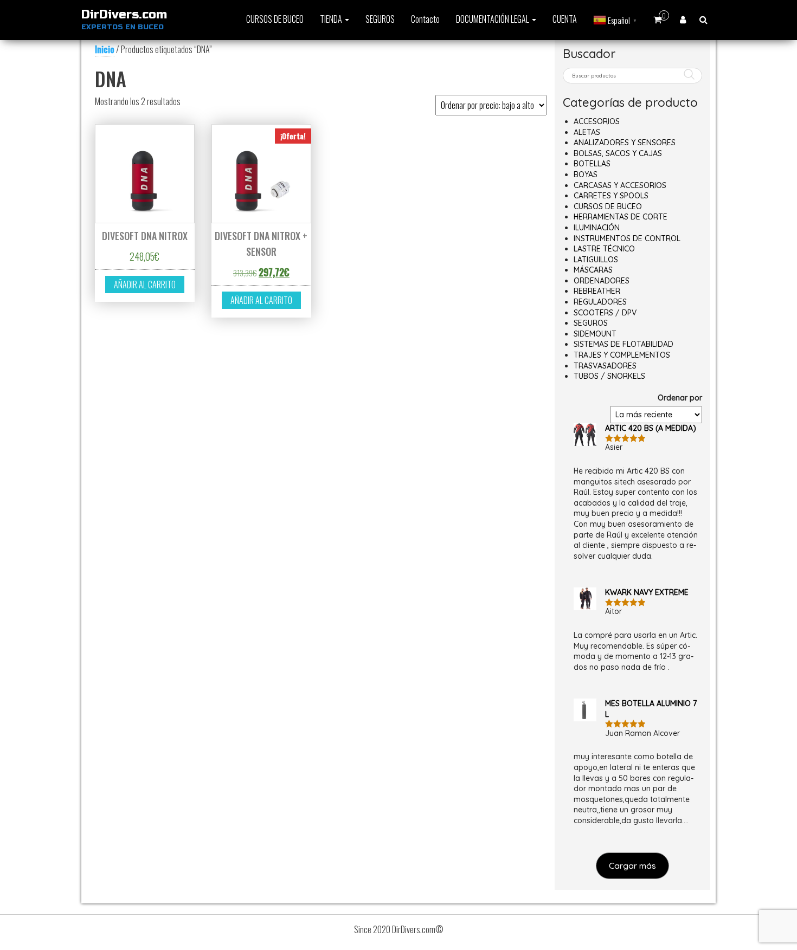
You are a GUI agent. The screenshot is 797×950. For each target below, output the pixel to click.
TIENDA (332, 18)
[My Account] (682, 19)
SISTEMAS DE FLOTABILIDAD (623, 344)
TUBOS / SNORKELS (609, 376)
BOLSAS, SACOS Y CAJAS (618, 153)
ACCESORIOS (597, 121)
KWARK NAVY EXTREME (647, 592)
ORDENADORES (601, 281)
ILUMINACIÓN (597, 227)
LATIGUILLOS (596, 259)
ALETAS (587, 132)
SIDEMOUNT (595, 334)
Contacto (425, 18)
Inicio (104, 49)
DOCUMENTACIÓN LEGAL (493, 18)
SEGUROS (380, 18)
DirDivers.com (124, 15)
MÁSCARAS (593, 270)
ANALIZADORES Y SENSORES (625, 142)
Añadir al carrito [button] (145, 284)
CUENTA (564, 18)
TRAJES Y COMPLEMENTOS (622, 355)
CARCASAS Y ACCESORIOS (620, 185)
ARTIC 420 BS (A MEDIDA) (650, 428)
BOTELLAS (592, 164)
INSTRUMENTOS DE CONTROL (627, 238)
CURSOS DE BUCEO (275, 18)
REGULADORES (600, 302)
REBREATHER (597, 291)
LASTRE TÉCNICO (604, 249)
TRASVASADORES (605, 366)
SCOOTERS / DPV (605, 313)
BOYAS (585, 174)
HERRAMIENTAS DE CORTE (620, 217)
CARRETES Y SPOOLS (611, 196)
